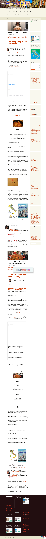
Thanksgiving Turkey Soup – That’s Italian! (35, 183)
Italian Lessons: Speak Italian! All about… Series (29, 11)
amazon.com (15, 223)
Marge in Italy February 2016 (34, 86)
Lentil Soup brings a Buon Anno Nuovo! (17, 52)
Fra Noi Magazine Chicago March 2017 (35, 79)
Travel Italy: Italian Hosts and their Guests (35, 222)
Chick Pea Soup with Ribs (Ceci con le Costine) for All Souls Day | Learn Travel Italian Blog (26, 529)
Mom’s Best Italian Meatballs (34, 182)
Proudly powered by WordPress (16, 537)
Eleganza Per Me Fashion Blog (34, 236)
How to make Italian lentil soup (15, 36)
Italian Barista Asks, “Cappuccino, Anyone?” (35, 218)
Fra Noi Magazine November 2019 (34, 76)
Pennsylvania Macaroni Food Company (20, 176)
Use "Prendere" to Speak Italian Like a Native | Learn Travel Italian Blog (26, 526)
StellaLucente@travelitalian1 (14, 230)
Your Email (32, 64)
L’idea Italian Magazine (33, 238)
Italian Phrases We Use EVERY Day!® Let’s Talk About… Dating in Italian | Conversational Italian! (26, 517)
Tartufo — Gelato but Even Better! (34, 201)
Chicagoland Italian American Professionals (35, 239)
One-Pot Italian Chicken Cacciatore (34, 181)
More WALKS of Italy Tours (28, 14)
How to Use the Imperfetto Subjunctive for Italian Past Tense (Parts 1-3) (23, 8)
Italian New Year (15, 37)
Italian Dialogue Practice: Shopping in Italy (35, 140)
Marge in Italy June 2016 (33, 84)
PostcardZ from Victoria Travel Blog (34, 235)
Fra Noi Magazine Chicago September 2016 (35, 82)
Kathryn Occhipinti (14, 358)
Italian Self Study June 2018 (34, 77)
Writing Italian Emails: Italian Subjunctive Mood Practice (20, 16)
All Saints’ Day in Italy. (19, 312)
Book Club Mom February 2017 (34, 80)
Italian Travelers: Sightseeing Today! (34, 221)
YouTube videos (10, 233)
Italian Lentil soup (9, 37)
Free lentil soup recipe (10, 36)
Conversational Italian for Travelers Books (9, 8)
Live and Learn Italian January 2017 (34, 81)
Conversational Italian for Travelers (15, 471)
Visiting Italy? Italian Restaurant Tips (34, 215)
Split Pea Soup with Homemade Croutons (35, 197)
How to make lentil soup (21, 36)
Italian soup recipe (24, 37)
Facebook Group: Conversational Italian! (35, 98)
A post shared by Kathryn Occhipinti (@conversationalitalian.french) (16, 95)
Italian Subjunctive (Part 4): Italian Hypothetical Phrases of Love (26, 519)
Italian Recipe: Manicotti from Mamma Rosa (35, 173)
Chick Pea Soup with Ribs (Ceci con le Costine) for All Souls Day (17, 264)
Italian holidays (25, 36)
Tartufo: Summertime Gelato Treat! (34, 167)
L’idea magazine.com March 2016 (34, 85)
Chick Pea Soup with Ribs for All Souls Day (18, 369)
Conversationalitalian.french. (14, 66)
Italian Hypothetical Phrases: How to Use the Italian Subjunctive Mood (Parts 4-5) (13, 11)
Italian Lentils (12, 37)
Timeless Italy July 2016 (33, 83)
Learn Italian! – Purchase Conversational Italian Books (11, 14)
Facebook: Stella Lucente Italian (34, 97)
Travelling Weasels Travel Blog (34, 237)
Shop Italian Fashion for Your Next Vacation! (35, 217)
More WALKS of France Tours (21, 14)
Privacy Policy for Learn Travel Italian (9, 16)
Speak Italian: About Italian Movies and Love (35, 130)
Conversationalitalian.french (17, 317)
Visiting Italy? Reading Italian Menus (34, 216)
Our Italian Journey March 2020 (34, 75)
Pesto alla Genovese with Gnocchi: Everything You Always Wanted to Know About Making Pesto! (35, 114)
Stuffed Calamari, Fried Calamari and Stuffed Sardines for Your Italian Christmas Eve (35, 194)
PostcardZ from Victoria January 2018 (35, 78)
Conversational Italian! (12, 229)
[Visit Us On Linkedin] (43, 537)
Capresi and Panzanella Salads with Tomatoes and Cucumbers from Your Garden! (34, 111)
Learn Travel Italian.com (21, 223)
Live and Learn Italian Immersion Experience (35, 234)
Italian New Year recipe (19, 37)
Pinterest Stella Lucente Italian (16, 482)
